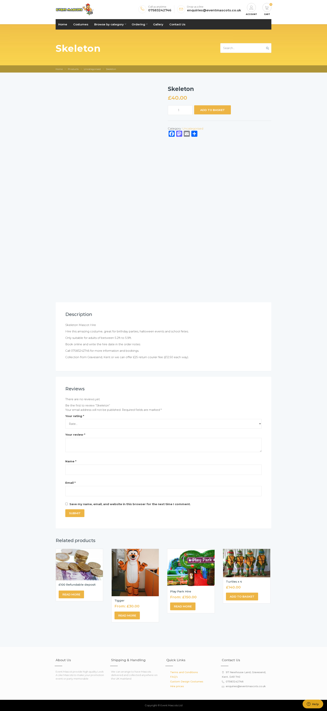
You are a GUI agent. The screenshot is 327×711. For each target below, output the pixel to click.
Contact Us (177, 24)
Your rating (74, 416)
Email (70, 482)
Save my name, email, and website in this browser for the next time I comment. (130, 504)
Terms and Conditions (184, 672)
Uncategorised (92, 69)
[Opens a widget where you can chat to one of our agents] (312, 704)
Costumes (80, 24)
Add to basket (212, 110)
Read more (71, 594)
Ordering (138, 24)
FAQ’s (174, 676)
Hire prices (177, 686)
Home (62, 24)
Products (73, 69)
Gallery (158, 24)
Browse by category (109, 24)
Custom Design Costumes (186, 681)
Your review (75, 434)
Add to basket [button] (242, 596)
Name (70, 461)
